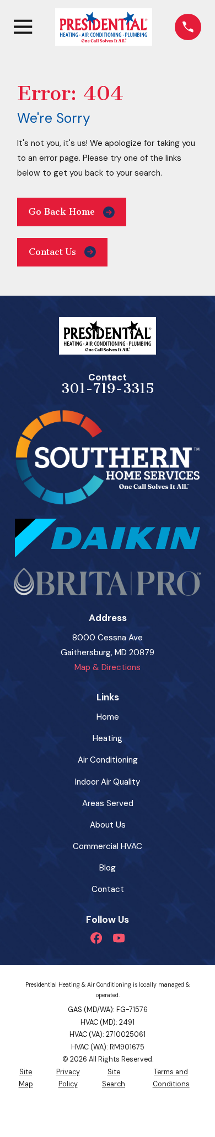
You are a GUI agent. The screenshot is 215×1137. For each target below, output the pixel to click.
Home (107, 716)
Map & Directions (107, 667)
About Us (108, 824)
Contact (108, 889)
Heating (107, 738)
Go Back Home (62, 211)
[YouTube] (119, 938)
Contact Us (52, 252)
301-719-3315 (107, 388)
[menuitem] (25, 1078)
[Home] (103, 27)
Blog (107, 867)
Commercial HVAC (107, 846)
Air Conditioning (108, 759)
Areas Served (107, 803)
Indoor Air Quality (107, 781)
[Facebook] (96, 938)
